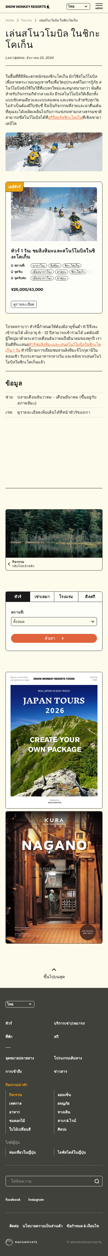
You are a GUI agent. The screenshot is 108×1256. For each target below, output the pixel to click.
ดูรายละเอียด (23, 304)
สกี (56, 1036)
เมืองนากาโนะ (42, 272)
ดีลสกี (90, 596)
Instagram (36, 1199)
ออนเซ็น (64, 1094)
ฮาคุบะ (61, 272)
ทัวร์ (17, 596)
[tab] (18, 597)
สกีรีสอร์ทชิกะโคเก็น (65, 117)
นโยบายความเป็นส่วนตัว (43, 1226)
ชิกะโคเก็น (78, 272)
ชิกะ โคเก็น (71, 266)
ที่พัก (9, 1036)
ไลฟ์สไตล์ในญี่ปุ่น (72, 1152)
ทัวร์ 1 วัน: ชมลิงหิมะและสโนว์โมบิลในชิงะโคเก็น (53, 254)
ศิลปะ (62, 1129)
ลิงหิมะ (55, 266)
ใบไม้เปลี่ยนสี (20, 1129)
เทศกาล (15, 1103)
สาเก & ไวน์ (67, 1120)
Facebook (13, 1199)
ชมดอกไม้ (17, 1120)
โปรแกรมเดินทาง (68, 1058)
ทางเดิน (64, 1112)
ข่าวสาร (60, 1071)
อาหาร (14, 1112)
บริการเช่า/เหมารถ (69, 1023)
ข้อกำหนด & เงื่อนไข (83, 1226)
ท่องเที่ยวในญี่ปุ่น (22, 1152)
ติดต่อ (14, 1226)
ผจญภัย (63, 1103)
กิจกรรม (15, 1094)
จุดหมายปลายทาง (20, 1058)
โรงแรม (66, 596)
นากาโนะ (39, 266)
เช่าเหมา (42, 596)
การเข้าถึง (14, 1071)
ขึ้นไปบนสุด (54, 976)
